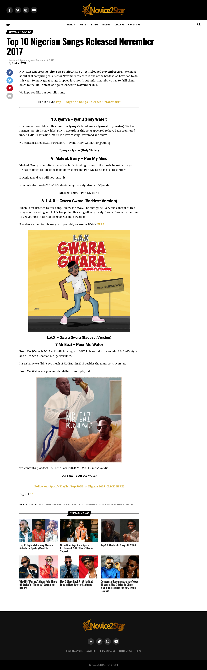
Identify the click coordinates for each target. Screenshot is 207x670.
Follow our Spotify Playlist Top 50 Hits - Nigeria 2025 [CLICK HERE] (79, 486)
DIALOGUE (119, 24)
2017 (42, 505)
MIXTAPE (106, 24)
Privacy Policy (107, 650)
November (91, 505)
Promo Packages (74, 650)
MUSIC (70, 24)
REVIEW (94, 24)
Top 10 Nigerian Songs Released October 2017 (88, 102)
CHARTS (82, 24)
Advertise (91, 650)
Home (138, 650)
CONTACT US (134, 24)
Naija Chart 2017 (73, 505)
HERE (100, 224)
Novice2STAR (19, 63)
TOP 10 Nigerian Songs (112, 505)
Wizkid (130, 505)
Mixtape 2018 (54, 505)
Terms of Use (125, 650)
